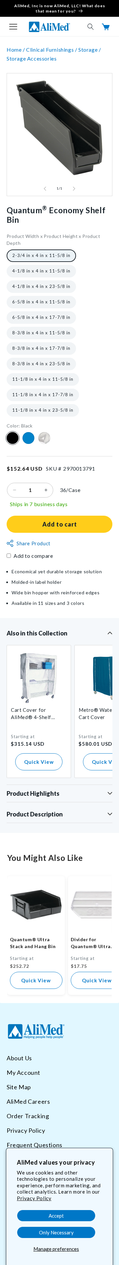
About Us (19, 1058)
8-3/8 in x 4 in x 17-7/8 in (41, 348)
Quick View (39, 762)
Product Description (35, 814)
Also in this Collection (37, 633)
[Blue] (28, 438)
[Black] (13, 438)
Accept (56, 1216)
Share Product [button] (34, 543)
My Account (23, 1072)
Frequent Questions (34, 1145)
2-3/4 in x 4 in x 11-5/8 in (41, 255)
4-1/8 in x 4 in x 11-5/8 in (41, 270)
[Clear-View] (44, 438)
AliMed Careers (28, 1101)
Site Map (19, 1087)
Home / (16, 49)
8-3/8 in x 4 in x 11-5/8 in (41, 332)
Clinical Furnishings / (52, 49)
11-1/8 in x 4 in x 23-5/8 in (42, 410)
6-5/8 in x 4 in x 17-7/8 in (41, 317)
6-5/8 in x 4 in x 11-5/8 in (41, 301)
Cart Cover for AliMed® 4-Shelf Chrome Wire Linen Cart (33, 714)
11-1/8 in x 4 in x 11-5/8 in (42, 379)
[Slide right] (74, 188)
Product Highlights (33, 793)
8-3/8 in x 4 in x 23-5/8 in (41, 363)
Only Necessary (56, 1232)
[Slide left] (45, 188)
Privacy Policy (34, 1198)
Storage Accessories (32, 58)
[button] (13, 26)
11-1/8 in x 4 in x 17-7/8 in (42, 394)
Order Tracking (28, 1116)
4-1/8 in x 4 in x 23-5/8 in (41, 286)
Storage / (89, 49)
